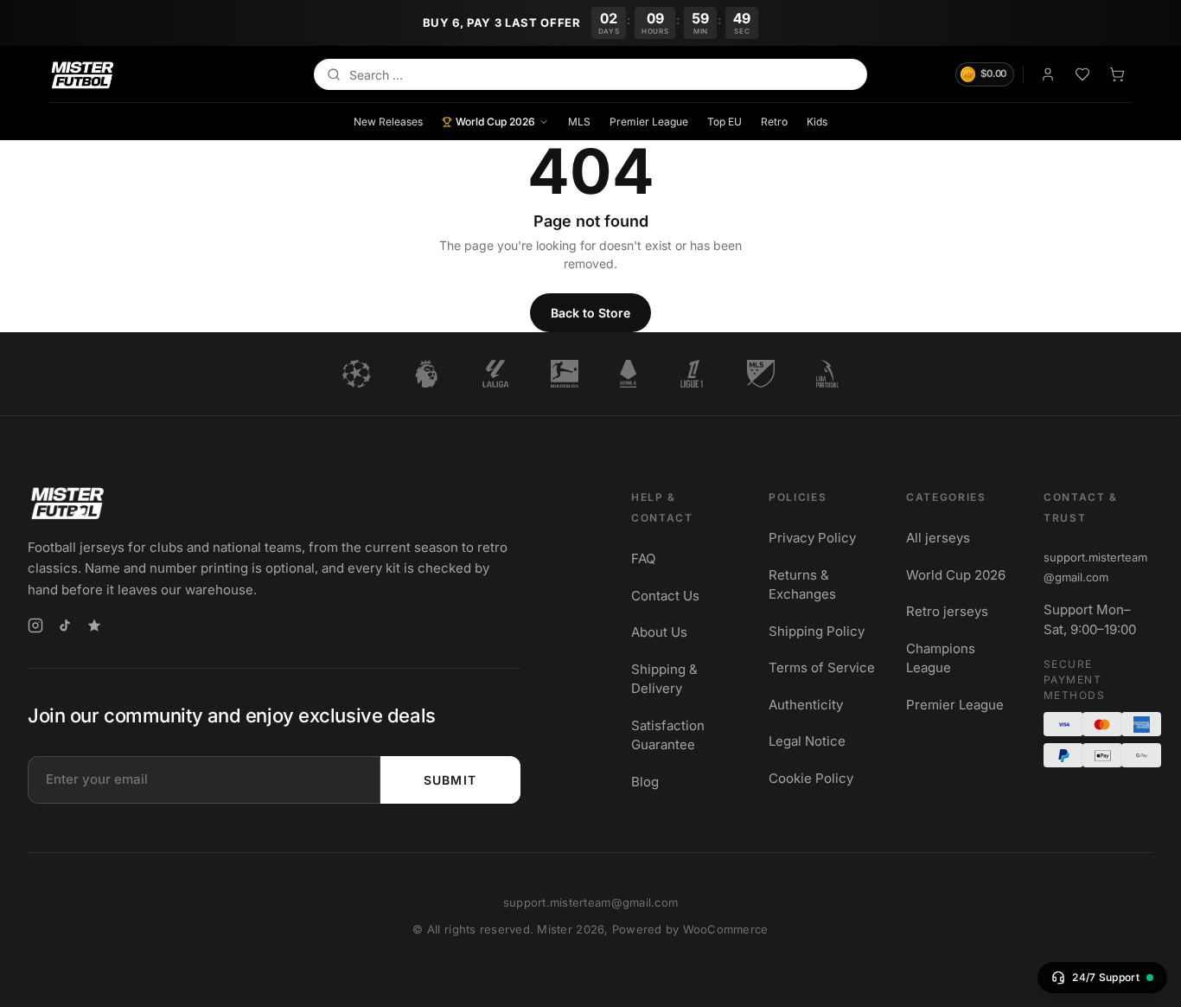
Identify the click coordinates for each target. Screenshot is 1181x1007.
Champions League (940, 657)
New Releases (388, 120)
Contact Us (665, 595)
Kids (817, 120)
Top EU (724, 120)
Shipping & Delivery (664, 678)
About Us (659, 632)
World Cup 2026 (495, 120)
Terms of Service (822, 667)
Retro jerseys (947, 611)
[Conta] (1047, 74)
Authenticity (806, 704)
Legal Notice (807, 741)
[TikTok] (65, 625)
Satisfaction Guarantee (668, 734)
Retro (774, 120)
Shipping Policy (817, 630)
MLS (579, 120)
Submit (450, 779)
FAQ (643, 558)
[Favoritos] (1082, 74)
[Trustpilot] (94, 625)
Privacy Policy (812, 537)
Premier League (649, 120)
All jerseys (938, 537)
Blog (645, 781)
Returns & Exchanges (802, 584)
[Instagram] (35, 625)
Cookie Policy (811, 777)
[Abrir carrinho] (1117, 74)
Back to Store (590, 312)
